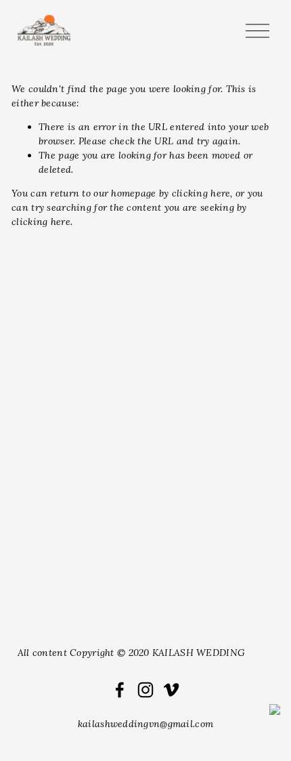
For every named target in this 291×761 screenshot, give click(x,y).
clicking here (201, 193)
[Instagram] (145, 690)
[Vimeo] (171, 690)
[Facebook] (120, 690)
